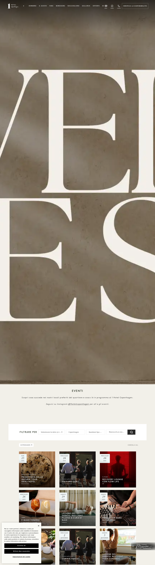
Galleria (86, 6)
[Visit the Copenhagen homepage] (13, 6)
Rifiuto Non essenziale (21, 551)
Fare (51, 6)
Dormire (32, 6)
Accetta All (21, 545)
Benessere (60, 6)
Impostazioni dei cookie (21, 557)
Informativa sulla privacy (18, 541)
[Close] (38, 525)
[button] (23, 6)
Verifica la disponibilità (135, 6)
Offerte (96, 6)
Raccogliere (74, 6)
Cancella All (133, 445)
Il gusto (43, 6)
